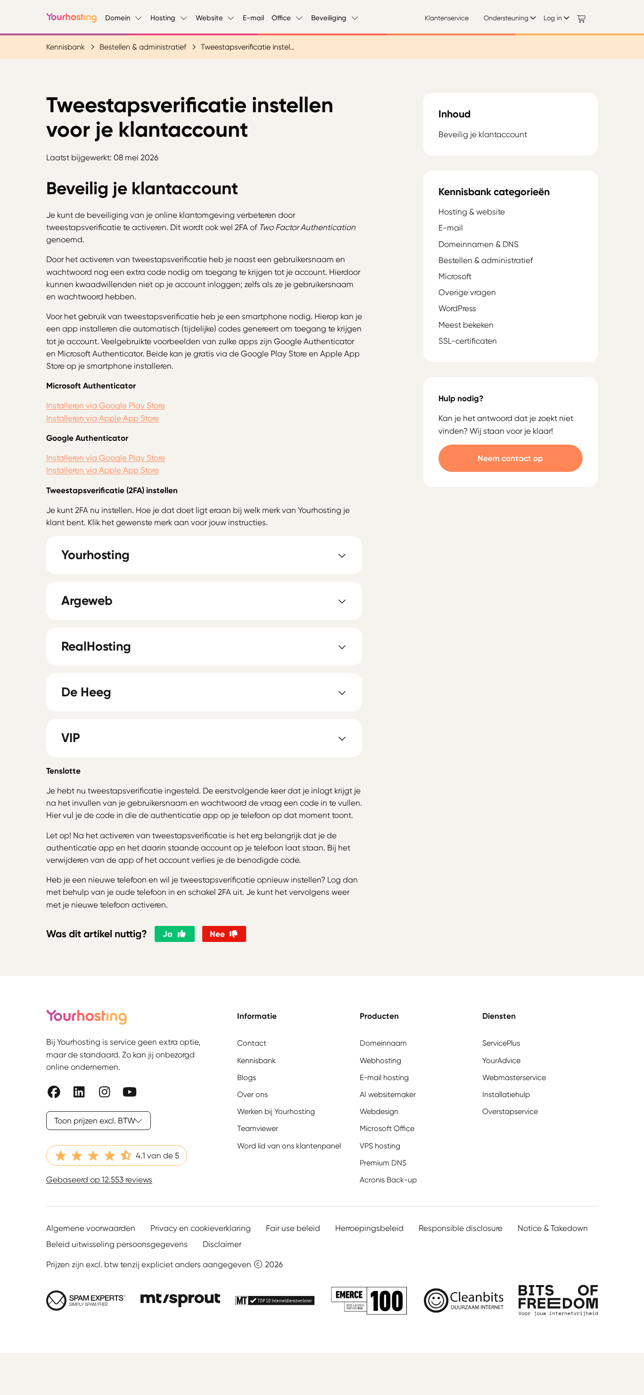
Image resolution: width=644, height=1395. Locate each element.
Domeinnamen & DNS (478, 244)
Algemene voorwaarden (90, 1228)
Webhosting (380, 1060)
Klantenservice (447, 18)
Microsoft (454, 276)
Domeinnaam (383, 1043)
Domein (117, 18)
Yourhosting (72, 17)
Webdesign (379, 1111)
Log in (553, 18)
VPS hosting (380, 1145)
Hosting (162, 18)
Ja (168, 934)
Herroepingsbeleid (369, 1228)
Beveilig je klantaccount (482, 134)
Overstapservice (510, 1111)
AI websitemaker (388, 1094)
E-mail (253, 18)
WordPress (457, 308)
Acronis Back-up (388, 1179)
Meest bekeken (466, 325)
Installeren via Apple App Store (102, 418)
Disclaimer (222, 1244)
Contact (251, 1043)
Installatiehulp (506, 1094)
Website (209, 18)
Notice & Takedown (553, 1228)
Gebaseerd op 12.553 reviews (99, 1179)
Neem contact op (510, 458)
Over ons (252, 1094)
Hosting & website (471, 211)
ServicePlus (501, 1043)
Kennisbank (65, 46)
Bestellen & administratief (142, 46)
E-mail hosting (384, 1077)
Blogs (246, 1077)
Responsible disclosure (461, 1228)
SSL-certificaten (467, 341)
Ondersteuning (506, 18)
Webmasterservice (514, 1077)
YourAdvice (501, 1060)
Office (281, 18)
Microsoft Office (387, 1128)
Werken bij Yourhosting (276, 1111)
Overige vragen (467, 292)
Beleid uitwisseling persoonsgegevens (117, 1244)
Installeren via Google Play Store (105, 405)
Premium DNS (383, 1162)
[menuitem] (450, 18)
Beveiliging (329, 18)
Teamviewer (257, 1128)
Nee (217, 934)
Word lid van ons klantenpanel (289, 1145)
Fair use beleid (293, 1228)
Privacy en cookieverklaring (200, 1228)
